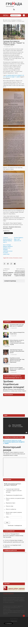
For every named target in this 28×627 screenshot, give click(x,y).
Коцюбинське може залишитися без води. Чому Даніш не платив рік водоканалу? (17, 360)
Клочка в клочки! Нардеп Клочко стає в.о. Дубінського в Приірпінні (17, 369)
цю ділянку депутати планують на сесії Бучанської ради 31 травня (13, 75)
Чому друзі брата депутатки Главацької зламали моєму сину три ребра (13, 535)
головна (11, 258)
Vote (7, 522)
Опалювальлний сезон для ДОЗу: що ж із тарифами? (17, 325)
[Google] (11, 263)
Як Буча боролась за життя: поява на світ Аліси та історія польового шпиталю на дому (17, 342)
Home (6, 20)
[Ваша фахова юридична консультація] (14, 588)
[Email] (14, 263)
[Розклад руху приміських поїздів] (12, 440)
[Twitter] (8, 263)
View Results (11, 525)
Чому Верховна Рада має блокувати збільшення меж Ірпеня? (17, 351)
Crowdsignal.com (18, 525)
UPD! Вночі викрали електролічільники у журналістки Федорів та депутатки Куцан (19, 273)
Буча (9, 20)
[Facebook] (4, 263)
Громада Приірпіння (8, 593)
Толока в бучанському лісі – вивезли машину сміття (8, 240)
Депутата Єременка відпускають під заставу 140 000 (8, 274)
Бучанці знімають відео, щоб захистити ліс (18, 239)
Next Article (20, 269)
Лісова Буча (15, 258)
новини (20, 258)
